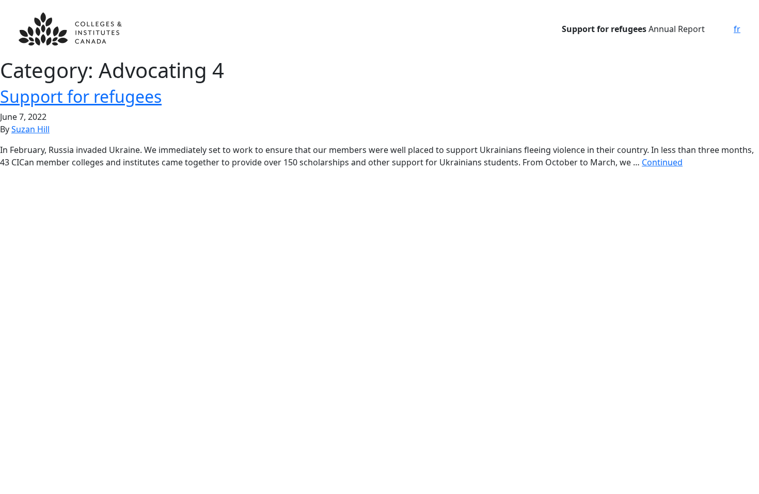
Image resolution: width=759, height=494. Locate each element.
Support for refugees (81, 96)
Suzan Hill (30, 129)
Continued (662, 162)
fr (737, 29)
